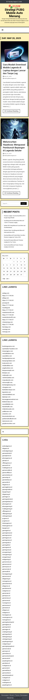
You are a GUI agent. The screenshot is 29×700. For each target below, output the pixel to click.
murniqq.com (6, 329)
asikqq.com (5, 293)
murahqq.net (6, 308)
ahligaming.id (6, 579)
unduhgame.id (6, 683)
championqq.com (7, 322)
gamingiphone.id (7, 487)
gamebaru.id (6, 663)
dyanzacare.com (7, 421)
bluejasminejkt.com (8, 370)
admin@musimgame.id (10, 78)
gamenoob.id (6, 658)
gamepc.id (5, 461)
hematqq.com (6, 327)
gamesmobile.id (7, 470)
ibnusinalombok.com (8, 416)
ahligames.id (6, 586)
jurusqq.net (5, 303)
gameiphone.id (6, 456)
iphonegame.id (6, 504)
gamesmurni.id (6, 564)
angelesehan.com (7, 368)
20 (7, 272)
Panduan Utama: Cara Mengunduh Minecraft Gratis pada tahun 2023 (14, 231)
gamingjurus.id (6, 538)
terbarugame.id (6, 523)
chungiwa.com (6, 387)
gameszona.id (6, 576)
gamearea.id (6, 608)
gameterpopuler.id (7, 675)
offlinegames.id (6, 463)
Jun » (7, 279)
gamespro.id (6, 651)
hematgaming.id (7, 574)
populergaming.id (7, 642)
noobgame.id (6, 678)
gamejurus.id (6, 596)
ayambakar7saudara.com (10, 349)
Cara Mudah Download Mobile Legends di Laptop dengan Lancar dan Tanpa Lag (14, 69)
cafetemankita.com (8, 378)
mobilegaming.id (7, 509)
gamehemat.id (6, 588)
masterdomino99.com (9, 317)
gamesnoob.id (6, 649)
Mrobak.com (6, 373)
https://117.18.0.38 (7, 315)
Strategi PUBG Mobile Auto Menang (14, 13)
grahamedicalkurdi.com (9, 419)
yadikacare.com (7, 411)
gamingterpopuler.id (8, 646)
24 (21, 272)
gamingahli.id (6, 545)
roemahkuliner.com (8, 354)
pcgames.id (5, 521)
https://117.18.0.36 (7, 296)
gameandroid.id (7, 453)
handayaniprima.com (8, 358)
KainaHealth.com (7, 407)
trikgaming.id (6, 494)
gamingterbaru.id (7, 502)
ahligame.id (5, 610)
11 (24, 265)
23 (18, 272)
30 (18, 275)
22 (14, 272)
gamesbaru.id (6, 654)
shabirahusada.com (8, 409)
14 (11, 268)
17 (21, 268)
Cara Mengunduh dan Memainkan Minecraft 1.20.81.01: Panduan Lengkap (14, 221)
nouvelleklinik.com (7, 404)
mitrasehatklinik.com (8, 395)
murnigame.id (6, 603)
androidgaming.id (7, 451)
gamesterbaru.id (7, 475)
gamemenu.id (6, 598)
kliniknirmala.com (7, 402)
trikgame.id (5, 448)
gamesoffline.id (6, 473)
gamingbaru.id (6, 625)
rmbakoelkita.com (7, 366)
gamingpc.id (6, 497)
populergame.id (7, 685)
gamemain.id (6, 593)
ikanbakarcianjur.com (8, 390)
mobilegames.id (7, 468)
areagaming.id (6, 557)
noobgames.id (6, 666)
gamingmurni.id (7, 535)
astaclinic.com (6, 414)
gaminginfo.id (6, 531)
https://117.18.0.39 (7, 300)
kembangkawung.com (9, 385)
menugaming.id (7, 555)
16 (18, 268)
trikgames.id (6, 485)
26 (4, 275)
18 (24, 268)
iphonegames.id (7, 458)
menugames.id (6, 581)
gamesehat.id (6, 673)
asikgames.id (6, 591)
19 (4, 272)
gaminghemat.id (7, 533)
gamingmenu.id (7, 540)
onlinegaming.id (7, 516)
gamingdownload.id (8, 622)
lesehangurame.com (8, 346)
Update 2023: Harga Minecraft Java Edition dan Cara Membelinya (15, 226)
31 (21, 275)
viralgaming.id (6, 644)
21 (11, 272)
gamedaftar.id (6, 670)
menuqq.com (6, 332)
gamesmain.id (6, 569)
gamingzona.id (6, 550)
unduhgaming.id (7, 632)
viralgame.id (6, 680)
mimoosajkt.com (7, 383)
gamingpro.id (6, 629)
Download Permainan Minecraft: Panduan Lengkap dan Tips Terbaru (13, 241)
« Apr (3, 279)
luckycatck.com (7, 363)
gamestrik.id (6, 482)
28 (11, 275)
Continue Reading (12, 111)
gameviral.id (6, 668)
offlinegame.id (6, 511)
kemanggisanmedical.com (10, 399)
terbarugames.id (7, 526)
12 (4, 268)
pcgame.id (5, 519)
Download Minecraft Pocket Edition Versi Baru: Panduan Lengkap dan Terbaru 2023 (14, 236)
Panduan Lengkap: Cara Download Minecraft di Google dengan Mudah (14, 217)
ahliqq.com (5, 298)
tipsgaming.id (6, 492)
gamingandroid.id (7, 499)
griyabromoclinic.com (8, 424)
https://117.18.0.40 (7, 325)
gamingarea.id (6, 547)
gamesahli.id (6, 572)
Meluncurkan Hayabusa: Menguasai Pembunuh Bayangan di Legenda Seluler (14, 146)
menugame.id (6, 620)
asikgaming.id (6, 559)
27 (7, 275)
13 (7, 268)
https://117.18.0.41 (7, 310)
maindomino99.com (8, 312)
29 (14, 275)
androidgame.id (7, 446)
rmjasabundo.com (7, 380)
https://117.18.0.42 (7, 305)
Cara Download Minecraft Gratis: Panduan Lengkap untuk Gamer (13, 246)
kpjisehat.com (6, 392)
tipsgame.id (5, 528)
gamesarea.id (6, 605)
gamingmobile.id (7, 490)
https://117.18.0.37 (7, 320)
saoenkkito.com (7, 356)
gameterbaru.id (6, 480)
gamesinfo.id (6, 465)
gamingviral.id (6, 627)
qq (3, 432)
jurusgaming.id (6, 552)
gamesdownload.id (8, 656)
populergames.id (7, 661)
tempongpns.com (7, 351)
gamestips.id (6, 477)
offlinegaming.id (7, 514)
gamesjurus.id (6, 567)
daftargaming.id (7, 637)
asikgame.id (6, 613)
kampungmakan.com (8, 361)
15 (14, 268)
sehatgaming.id (7, 639)
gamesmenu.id (6, 562)
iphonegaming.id (7, 506)
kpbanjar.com (6, 397)
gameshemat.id (7, 584)
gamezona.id (6, 601)
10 (21, 265)
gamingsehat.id (7, 634)
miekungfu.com (7, 375)
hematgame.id (6, 615)
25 (24, 272)
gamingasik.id (6, 543)
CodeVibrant (18, 698)
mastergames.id (7, 617)
